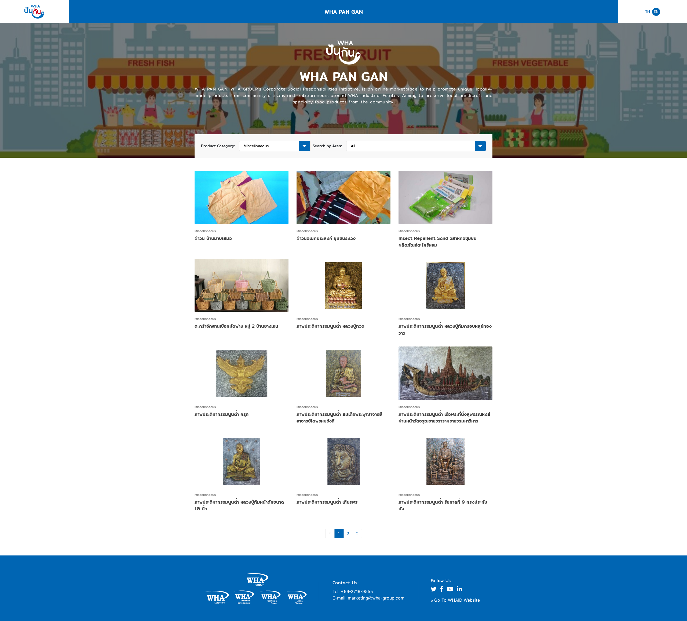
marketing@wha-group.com (376, 598)
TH (647, 12)
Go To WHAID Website (457, 600)
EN (656, 12)
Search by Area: (327, 146)
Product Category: (218, 146)
